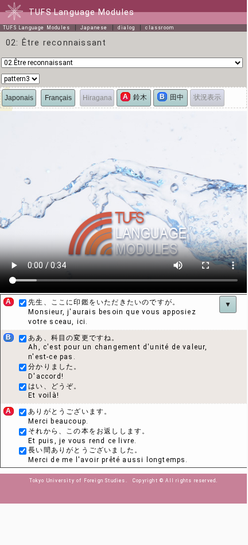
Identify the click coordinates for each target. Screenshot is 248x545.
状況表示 (207, 97)
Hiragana (97, 98)
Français (58, 98)
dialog (126, 28)
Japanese (94, 28)
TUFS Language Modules (36, 28)
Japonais (19, 98)
